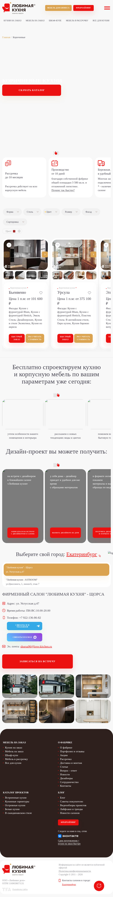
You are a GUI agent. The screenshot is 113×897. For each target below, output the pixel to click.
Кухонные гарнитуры (17, 801)
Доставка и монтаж (71, 762)
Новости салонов (70, 812)
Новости (65, 774)
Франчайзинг (83, 8)
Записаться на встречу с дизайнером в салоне (23, 533)
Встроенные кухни (15, 797)
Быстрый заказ (16, 338)
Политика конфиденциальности (75, 871)
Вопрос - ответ (68, 770)
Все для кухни (101, 20)
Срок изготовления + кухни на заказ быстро (69, 842)
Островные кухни (15, 805)
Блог (62, 797)
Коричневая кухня (18, 288)
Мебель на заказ (35, 20)
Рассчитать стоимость (34, 338)
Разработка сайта (20, 889)
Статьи (64, 766)
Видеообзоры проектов (73, 805)
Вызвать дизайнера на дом (65, 533)
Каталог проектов (16, 792)
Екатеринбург (81, 554)
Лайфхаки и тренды (71, 809)
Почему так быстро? (63, 190)
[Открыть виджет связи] (99, 886)
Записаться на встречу (37, 661)
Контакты (65, 785)
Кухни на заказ (12, 20)
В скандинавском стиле (18, 812)
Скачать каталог (32, 90)
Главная (6, 37)
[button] (45, 254)
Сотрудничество (69, 782)
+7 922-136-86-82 (30, 617)
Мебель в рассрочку (77, 20)
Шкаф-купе (55, 20)
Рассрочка (66, 759)
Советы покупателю (71, 801)
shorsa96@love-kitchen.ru (36, 646)
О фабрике (66, 747)
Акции (64, 755)
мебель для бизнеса (58, 8)
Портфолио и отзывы (72, 751)
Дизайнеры (66, 778)
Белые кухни (12, 809)
